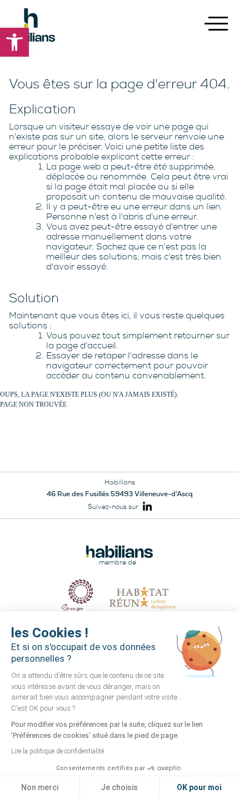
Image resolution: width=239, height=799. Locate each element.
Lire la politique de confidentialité (57, 751)
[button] (14, 42)
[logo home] (31, 25)
